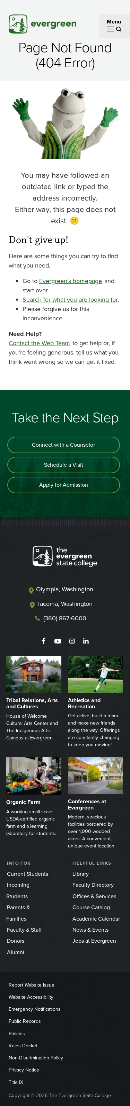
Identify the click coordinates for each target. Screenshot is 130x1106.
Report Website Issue (31, 985)
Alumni (15, 952)
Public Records (25, 1021)
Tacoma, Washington (65, 603)
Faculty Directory (93, 885)
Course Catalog (91, 907)
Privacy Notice (24, 1070)
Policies (17, 1033)
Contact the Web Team (39, 343)
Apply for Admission (63, 485)
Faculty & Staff (24, 930)
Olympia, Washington (64, 589)
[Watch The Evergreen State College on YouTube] (57, 641)
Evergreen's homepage (70, 280)
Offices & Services (94, 896)
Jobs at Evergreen (94, 941)
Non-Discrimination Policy (36, 1057)
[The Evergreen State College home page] (65, 558)
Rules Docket (23, 1045)
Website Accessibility (31, 997)
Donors (15, 941)
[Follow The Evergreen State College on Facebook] (43, 641)
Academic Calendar (96, 919)
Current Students (27, 874)
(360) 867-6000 (64, 618)
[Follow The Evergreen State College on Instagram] (71, 641)
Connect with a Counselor (63, 445)
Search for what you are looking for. (71, 299)
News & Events (90, 930)
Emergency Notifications (35, 1009)
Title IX (16, 1082)
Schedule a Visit (63, 465)
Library (80, 874)
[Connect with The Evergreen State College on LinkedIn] (86, 641)
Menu (114, 22)
